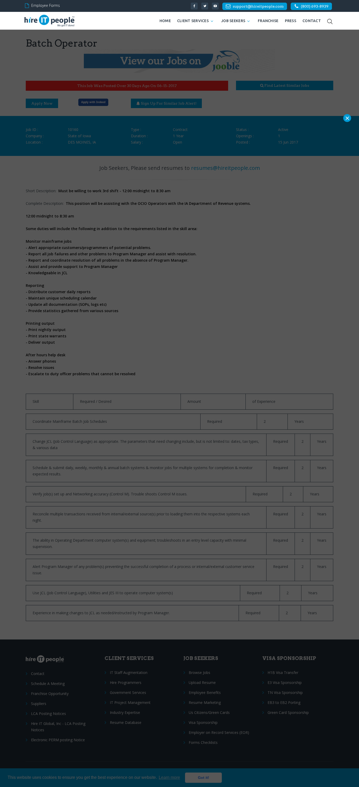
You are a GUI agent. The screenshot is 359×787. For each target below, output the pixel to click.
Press (290, 21)
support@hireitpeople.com (258, 6)
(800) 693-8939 (315, 6)
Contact (311, 21)
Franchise (268, 21)
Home (165, 21)
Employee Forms (45, 5)
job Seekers (233, 21)
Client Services (193, 21)
